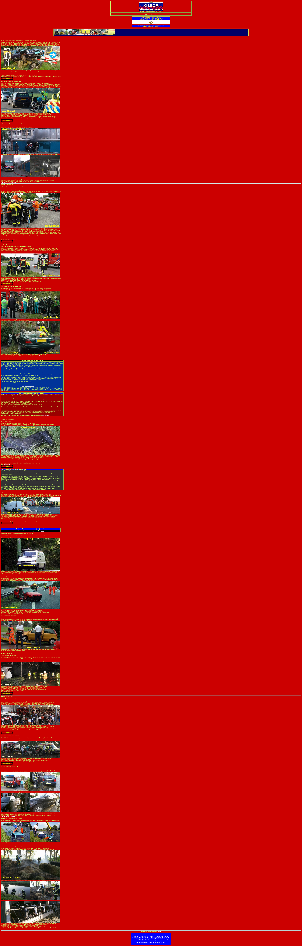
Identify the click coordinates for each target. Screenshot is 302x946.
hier (42, 531)
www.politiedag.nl (46, 415)
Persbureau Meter (38, 355)
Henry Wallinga (6, 464)
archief (159, 931)
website (8, 239)
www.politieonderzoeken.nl (49, 362)
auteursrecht (167, 937)
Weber (42, 191)
